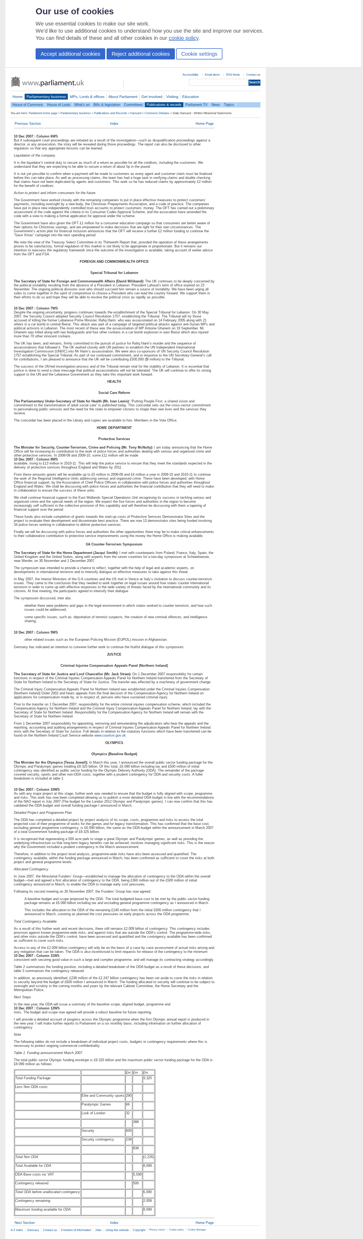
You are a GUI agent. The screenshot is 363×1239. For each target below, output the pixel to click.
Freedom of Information (76, 1230)
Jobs (98, 1230)
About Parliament (122, 96)
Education (190, 96)
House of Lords (58, 105)
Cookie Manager (197, 1229)
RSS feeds (233, 74)
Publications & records (164, 105)
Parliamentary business (46, 96)
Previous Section (28, 124)
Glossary (33, 1230)
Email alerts (212, 74)
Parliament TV (196, 105)
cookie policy (184, 38)
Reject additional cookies (141, 54)
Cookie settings (199, 54)
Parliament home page (43, 113)
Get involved (151, 96)
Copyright (139, 1230)
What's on (82, 105)
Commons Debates (157, 113)
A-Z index (17, 1230)
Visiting (172, 96)
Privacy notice (157, 1229)
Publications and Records (110, 113)
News (216, 105)
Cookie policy (176, 1229)
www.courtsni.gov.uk (110, 735)
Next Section (25, 1223)
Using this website (117, 1230)
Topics (229, 105)
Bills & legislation (107, 105)
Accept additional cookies (70, 54)
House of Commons (27, 105)
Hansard (135, 113)
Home (17, 96)
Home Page (205, 124)
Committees (133, 105)
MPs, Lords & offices (87, 96)
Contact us (253, 74)
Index (114, 124)
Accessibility (191, 74)
